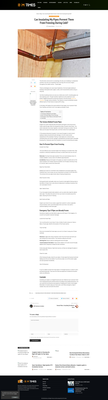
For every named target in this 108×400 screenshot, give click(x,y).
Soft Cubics (64, 398)
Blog (41, 13)
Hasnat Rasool (51, 26)
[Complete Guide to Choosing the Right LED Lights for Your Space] (24, 355)
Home (37, 13)
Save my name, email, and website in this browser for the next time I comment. (45, 337)
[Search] (89, 5)
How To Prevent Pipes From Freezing (49, 115)
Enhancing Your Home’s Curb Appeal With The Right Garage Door (33, 102)
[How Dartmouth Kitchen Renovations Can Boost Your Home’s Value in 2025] (61, 355)
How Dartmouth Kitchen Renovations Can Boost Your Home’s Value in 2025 (79, 354)
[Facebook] (84, 5)
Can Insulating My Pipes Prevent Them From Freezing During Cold (51, 293)
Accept (15, 397)
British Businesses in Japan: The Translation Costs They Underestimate (81, 389)
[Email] (34, 86)
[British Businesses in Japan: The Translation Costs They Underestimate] (71, 390)
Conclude (43, 118)
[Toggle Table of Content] (59, 112)
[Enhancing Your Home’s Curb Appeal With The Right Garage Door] (33, 96)
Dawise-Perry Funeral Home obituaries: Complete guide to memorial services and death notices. (70, 366)
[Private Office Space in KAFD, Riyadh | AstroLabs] (71, 383)
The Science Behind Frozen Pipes (48, 113)
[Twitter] (85, 5)
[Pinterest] (31, 86)
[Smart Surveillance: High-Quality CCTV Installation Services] (24, 367)
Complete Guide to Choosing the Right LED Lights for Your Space (41, 353)
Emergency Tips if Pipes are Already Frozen (51, 116)
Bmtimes (36, 356)
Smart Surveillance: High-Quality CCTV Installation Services (42, 366)
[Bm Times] (27, 5)
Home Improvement (54, 16)
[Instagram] (87, 5)
